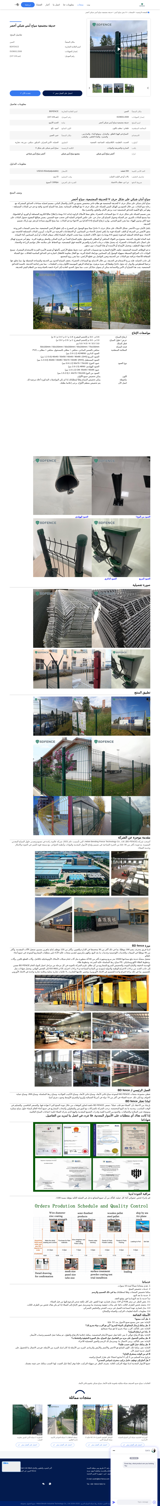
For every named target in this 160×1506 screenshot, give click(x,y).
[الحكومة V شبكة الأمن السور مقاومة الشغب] (27, 1419)
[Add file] (154, 1502)
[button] (144, 1423)
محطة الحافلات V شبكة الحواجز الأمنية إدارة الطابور (64, 1438)
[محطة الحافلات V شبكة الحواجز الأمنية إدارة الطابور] (62, 1419)
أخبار (47, 5)
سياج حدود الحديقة (135, 1383)
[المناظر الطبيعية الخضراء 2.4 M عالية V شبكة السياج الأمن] (97, 1419)
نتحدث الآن (26, 93)
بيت (88, 5)
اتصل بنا (56, 5)
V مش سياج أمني (120, 12)
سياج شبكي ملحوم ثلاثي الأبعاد (90, 1383)
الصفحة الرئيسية (141, 12)
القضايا (39, 5)
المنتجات (131, 12)
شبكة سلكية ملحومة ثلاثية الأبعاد (115, 1383)
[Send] (114, 1502)
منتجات (80, 5)
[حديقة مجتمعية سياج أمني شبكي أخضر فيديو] (118, 49)
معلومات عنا (68, 5)
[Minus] (113, 1450)
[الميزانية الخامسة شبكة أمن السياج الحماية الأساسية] (132, 1419)
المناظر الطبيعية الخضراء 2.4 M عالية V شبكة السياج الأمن (98, 1438)
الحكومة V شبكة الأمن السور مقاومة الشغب (29, 1438)
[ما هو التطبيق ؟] (52, 1483)
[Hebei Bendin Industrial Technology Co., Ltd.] (142, 5)
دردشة (28, 4)
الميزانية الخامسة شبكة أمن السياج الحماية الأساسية (132, 1438)
